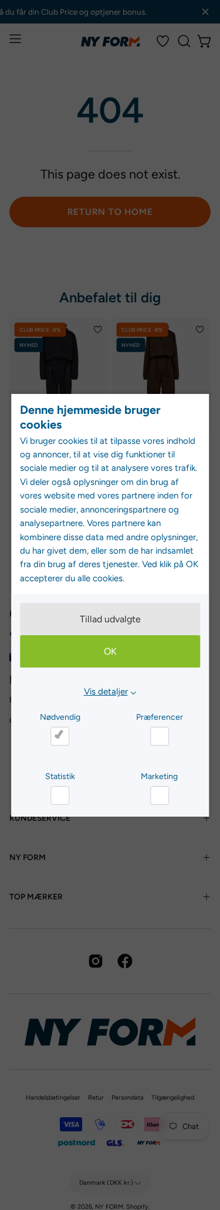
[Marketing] (159, 795)
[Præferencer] (159, 736)
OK (110, 651)
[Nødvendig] (59, 736)
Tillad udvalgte (110, 619)
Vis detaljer (106, 691)
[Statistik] (59, 795)
